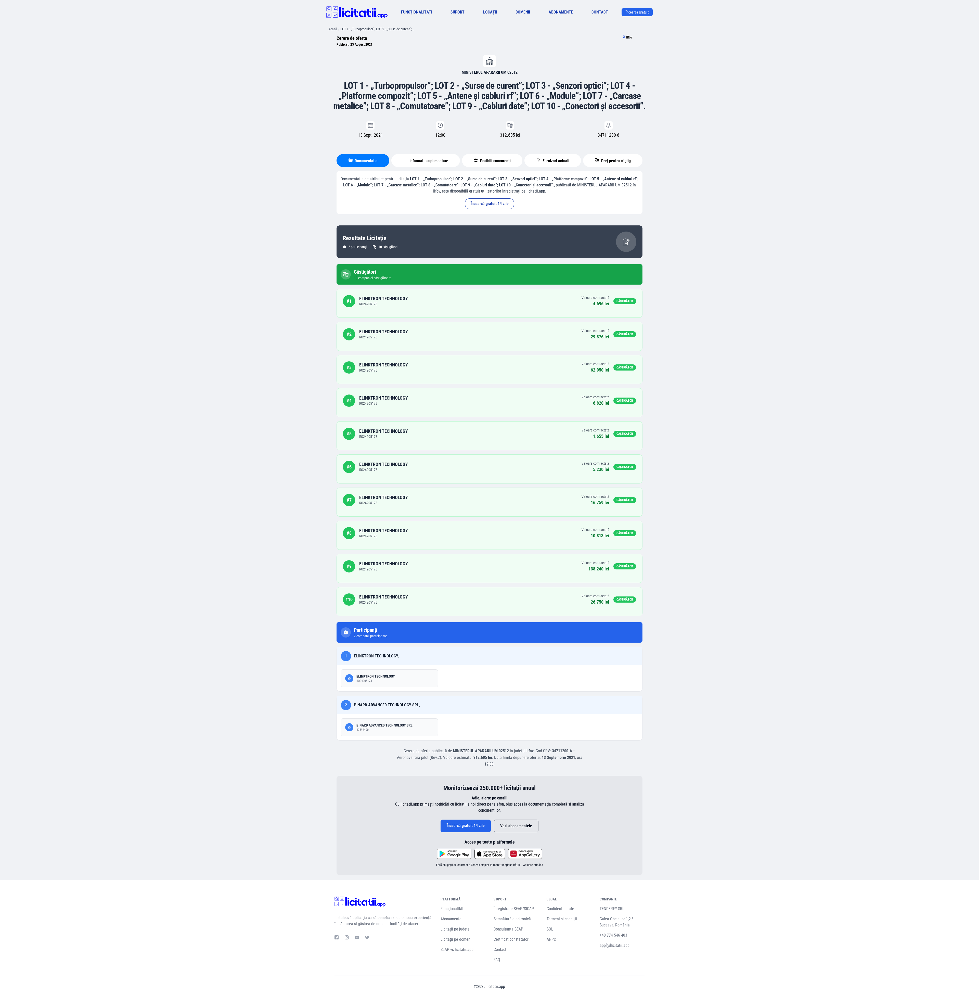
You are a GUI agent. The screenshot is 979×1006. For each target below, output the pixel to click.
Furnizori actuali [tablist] (555, 160)
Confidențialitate (560, 908)
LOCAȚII (490, 12)
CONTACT (599, 12)
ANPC (551, 939)
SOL (550, 929)
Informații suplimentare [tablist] (428, 160)
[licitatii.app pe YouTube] (357, 938)
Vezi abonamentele (516, 825)
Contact (500, 949)
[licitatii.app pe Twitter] (367, 938)
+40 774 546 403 (613, 935)
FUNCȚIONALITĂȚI (416, 12)
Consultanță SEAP (508, 929)
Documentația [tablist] (366, 160)
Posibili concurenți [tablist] (495, 160)
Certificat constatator (511, 939)
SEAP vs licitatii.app (457, 949)
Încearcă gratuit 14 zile (490, 203)
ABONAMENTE (561, 12)
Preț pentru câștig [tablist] (615, 160)
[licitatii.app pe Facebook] (336, 938)
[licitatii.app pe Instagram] (347, 938)
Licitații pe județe (455, 929)
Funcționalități (453, 908)
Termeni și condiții (562, 918)
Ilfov (629, 37)
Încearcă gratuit (637, 12)
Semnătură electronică (512, 918)
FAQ (497, 959)
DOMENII (523, 12)
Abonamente (451, 918)
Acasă (332, 29)
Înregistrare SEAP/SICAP (514, 908)
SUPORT (457, 12)
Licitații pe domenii (456, 939)
